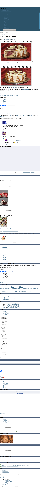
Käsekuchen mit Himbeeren (7, 297)
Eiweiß (20, 115)
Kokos (31, 288)
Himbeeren (18, 288)
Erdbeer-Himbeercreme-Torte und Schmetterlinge (11, 111)
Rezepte (14, 87)
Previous (2, 34)
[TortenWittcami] (4, 205)
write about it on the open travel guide (22, 465)
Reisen (5, 27)
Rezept (9, 89)
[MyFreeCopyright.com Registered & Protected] (9, 466)
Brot (12, 287)
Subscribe (2, 269)
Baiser (3, 64)
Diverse (17, 287)
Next (6, 34)
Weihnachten (20, 291)
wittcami (13, 39)
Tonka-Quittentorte (5, 299)
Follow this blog (20, 393)
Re (27, 289)
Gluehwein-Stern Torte (6, 113)
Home (7, 16)
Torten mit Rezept (7, 14)
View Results (4, 354)
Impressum (6, 17)
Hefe (15, 288)
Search (1, 29)
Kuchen (34, 288)
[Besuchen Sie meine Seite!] (5, 228)
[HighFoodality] (9, 231)
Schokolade (3, 291)
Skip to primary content (5, 10)
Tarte (8, 291)
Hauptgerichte (10, 288)
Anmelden (4, 311)
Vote (4, 352)
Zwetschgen (34, 291)
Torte (8, 62)
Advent (1, 287)
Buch (11, 115)
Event (1, 288)
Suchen (13, 486)
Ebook (17, 115)
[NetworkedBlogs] (20, 391)
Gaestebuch (6, 21)
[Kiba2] (4, 197)
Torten (5, 15)
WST (23, 291)
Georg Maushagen (4, 288)
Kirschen (23, 115)
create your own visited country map (7, 465)
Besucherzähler (3, 413)
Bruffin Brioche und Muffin (7, 295)
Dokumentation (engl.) (9, 481)
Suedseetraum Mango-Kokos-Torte (12, 303)
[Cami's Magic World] (1, 371)
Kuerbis (37, 288)
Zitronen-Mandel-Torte (6, 296)
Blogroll (5, 23)
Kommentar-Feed (5, 313)
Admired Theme (3, 476)
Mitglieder (5, 24)
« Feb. (1, 282)
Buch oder (25, 89)
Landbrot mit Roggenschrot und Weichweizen (10, 298)
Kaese (22, 288)
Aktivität (5, 22)
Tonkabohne (11, 291)
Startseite (5, 18)
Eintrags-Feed (5, 312)
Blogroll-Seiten (6, 19)
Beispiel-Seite (5, 383)
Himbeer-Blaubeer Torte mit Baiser (8, 112)
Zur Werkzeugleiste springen (5, 477)
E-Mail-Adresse (3, 267)
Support (6, 482)
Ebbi (7, 123)
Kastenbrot (25, 288)
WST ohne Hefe (27, 291)
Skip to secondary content (6, 11)
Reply (3, 131)
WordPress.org (5, 314)
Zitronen (31, 291)
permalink (2, 116)
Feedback (6, 483)
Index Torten (6, 13)
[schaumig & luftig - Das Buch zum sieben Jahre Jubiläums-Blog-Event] (3, 226)
